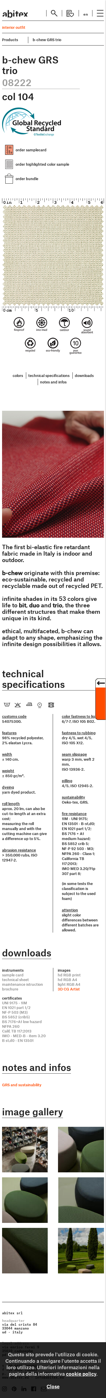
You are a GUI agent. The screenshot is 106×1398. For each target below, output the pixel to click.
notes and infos (53, 382)
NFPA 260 (10, 1026)
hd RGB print (69, 975)
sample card (13, 975)
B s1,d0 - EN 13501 (18, 1040)
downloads (84, 375)
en (85, 13)
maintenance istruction (22, 984)
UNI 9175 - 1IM (14, 1002)
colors (18, 375)
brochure (10, 989)
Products (10, 39)
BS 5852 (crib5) (16, 1017)
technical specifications (48, 375)
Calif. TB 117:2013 (17, 1031)
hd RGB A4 (67, 979)
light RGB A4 (69, 984)
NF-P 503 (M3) (15, 1012)
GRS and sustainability (22, 1084)
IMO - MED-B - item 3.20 (24, 1035)
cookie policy (81, 1374)
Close (53, 1386)
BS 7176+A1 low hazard (22, 1021)
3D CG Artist (69, 989)
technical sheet (15, 979)
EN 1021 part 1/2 (16, 1007)
